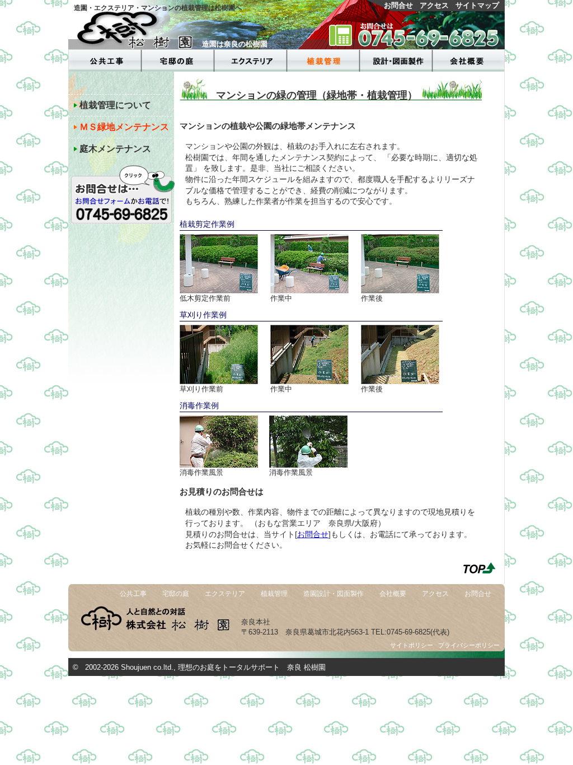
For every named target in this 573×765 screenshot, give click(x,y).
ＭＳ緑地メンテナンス (124, 127)
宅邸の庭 (175, 594)
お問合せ (398, 5)
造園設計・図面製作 (333, 594)
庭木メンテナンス (115, 148)
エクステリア (225, 594)
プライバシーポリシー (469, 645)
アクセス (434, 5)
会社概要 (392, 594)
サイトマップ (477, 5)
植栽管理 (274, 594)
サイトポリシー (411, 645)
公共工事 (133, 594)
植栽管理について (115, 105)
